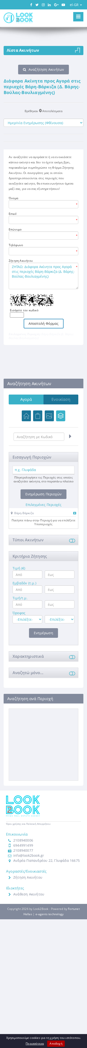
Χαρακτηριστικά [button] (28, 656)
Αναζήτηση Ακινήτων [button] (46, 69)
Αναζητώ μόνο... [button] (28, 672)
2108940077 (23, 850)
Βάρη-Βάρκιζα (24, 513)
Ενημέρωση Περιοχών (43, 494)
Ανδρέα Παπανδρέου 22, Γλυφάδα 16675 (46, 860)
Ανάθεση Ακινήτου (28, 894)
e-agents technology (50, 914)
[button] (22, 513)
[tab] (43, 514)
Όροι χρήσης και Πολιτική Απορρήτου (28, 823)
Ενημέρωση (43, 633)
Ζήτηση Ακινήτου (27, 877)
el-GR (75, 4)
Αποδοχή (56, 1044)
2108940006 (23, 840)
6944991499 (23, 845)
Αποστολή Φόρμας (44, 323)
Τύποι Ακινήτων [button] (28, 540)
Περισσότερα (35, 1044)
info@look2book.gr (28, 855)
